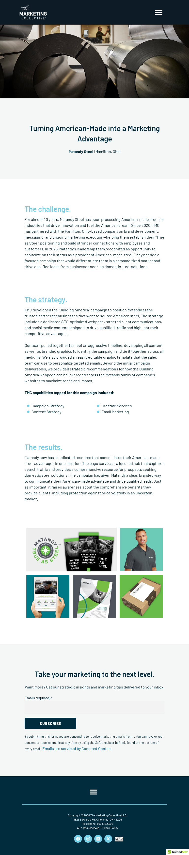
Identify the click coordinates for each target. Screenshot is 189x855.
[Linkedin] (98, 839)
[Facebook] (78, 839)
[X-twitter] (108, 839)
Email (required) (38, 698)
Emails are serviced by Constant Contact (77, 748)
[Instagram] (88, 839)
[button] (159, 12)
